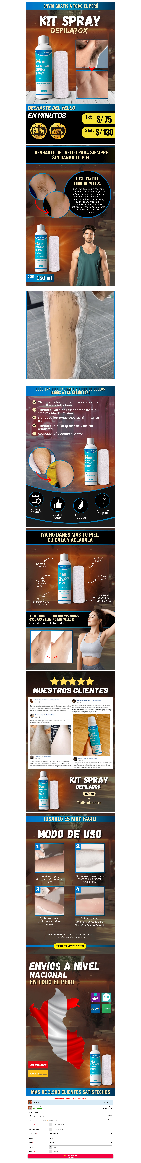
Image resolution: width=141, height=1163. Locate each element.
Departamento (32, 1133)
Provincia (31, 1138)
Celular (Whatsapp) (34, 1129)
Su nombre (31, 1124)
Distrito (30, 1142)
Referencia (31, 1151)
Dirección (31, 1147)
